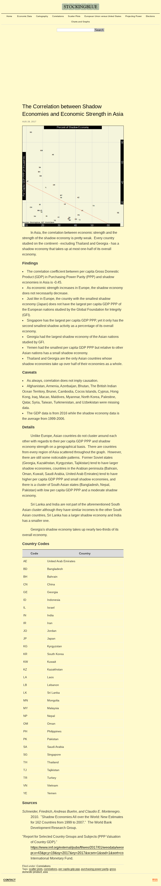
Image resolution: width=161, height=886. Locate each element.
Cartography (42, 16)
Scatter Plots (74, 16)
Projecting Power (133, 16)
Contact (9, 879)
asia (45, 872)
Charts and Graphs (80, 21)
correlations (50, 869)
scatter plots (36, 869)
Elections (150, 16)
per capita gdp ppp (69, 869)
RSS (155, 879)
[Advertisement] (80, 64)
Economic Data (24, 16)
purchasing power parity (94, 869)
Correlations (58, 16)
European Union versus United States (102, 16)
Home (9, 16)
